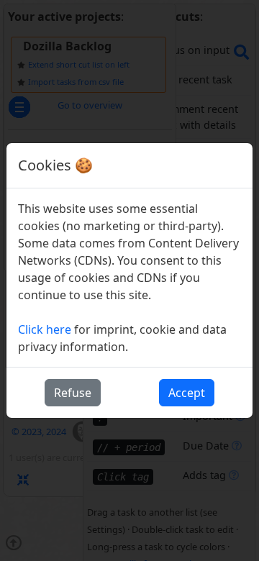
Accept (186, 393)
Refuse (72, 393)
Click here (44, 329)
